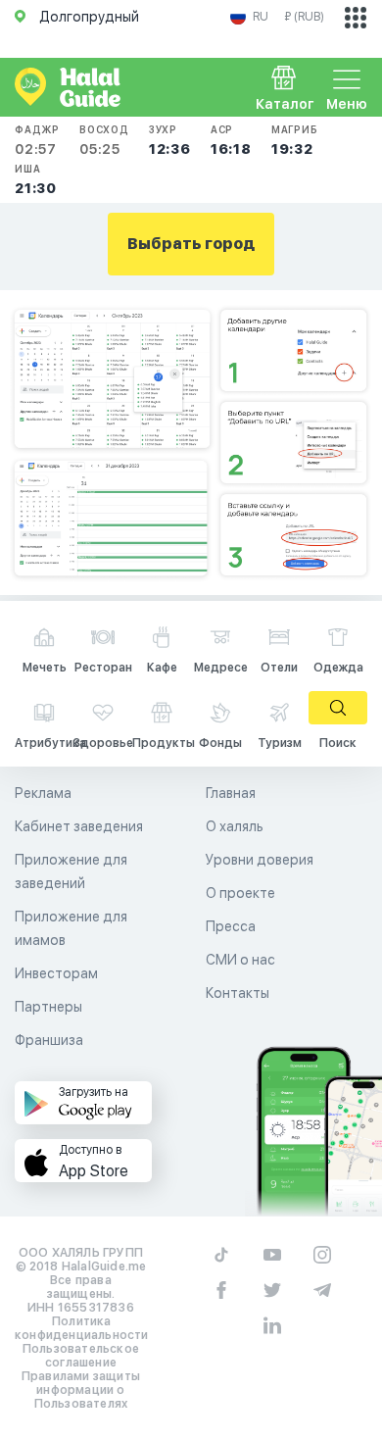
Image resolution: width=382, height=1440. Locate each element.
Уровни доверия (259, 860)
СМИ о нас (240, 960)
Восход (104, 140)
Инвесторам (56, 973)
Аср (231, 140)
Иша (36, 179)
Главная (231, 793)
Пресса (231, 926)
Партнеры (48, 1007)
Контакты (237, 993)
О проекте (240, 893)
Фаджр (37, 140)
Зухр (170, 140)
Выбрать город (191, 243)
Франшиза (49, 1040)
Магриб (294, 140)
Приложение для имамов (71, 928)
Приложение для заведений (71, 871)
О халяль (234, 826)
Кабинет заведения (79, 826)
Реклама (43, 793)
